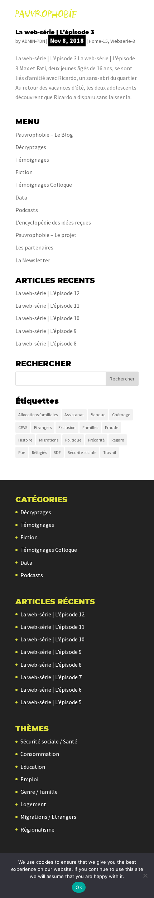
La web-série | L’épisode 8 (46, 343)
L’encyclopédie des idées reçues (53, 222)
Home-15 (98, 41)
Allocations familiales (38, 414)
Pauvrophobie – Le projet (46, 234)
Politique (73, 440)
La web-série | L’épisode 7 (51, 677)
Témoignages (32, 159)
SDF (57, 452)
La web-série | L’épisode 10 (47, 318)
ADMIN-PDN (33, 41)
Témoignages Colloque (43, 184)
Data (21, 197)
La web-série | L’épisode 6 (51, 689)
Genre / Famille (39, 791)
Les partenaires (34, 247)
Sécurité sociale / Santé (48, 741)
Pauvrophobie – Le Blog (44, 134)
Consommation (39, 753)
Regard (117, 440)
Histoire (25, 440)
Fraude (111, 427)
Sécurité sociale (82, 452)
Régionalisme (37, 829)
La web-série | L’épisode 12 (47, 293)
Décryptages (30, 147)
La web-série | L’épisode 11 (47, 305)
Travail (109, 452)
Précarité (96, 440)
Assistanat (74, 414)
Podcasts (26, 209)
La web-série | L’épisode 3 (54, 32)
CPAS (22, 427)
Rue (21, 452)
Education (32, 766)
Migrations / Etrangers (48, 816)
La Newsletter (32, 260)
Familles (90, 427)
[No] (145, 875)
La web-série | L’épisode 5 (51, 702)
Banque (98, 414)
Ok (79, 887)
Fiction (24, 172)
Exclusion (67, 427)
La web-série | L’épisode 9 (46, 330)
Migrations (48, 440)
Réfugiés (39, 452)
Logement (33, 804)
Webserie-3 (122, 41)
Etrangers (43, 427)
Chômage (121, 414)
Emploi (29, 779)
